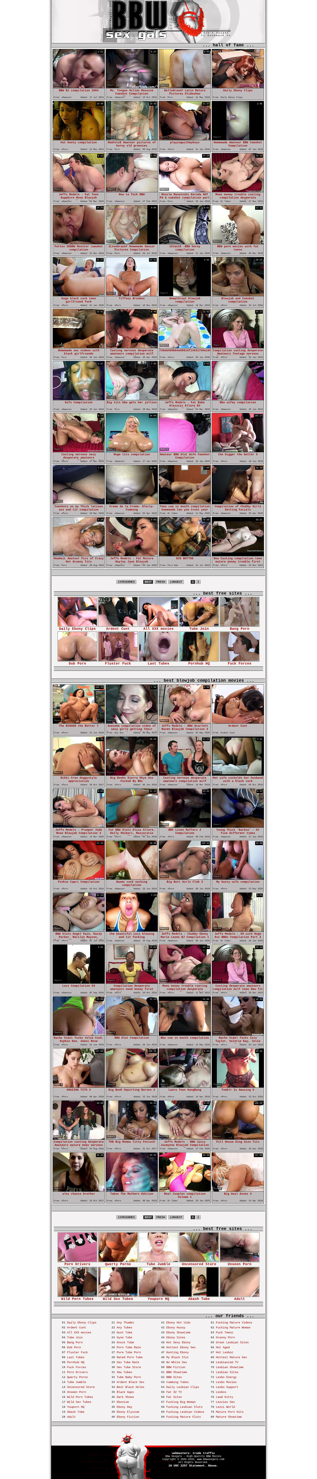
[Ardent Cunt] (238, 722)
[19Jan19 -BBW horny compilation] (185, 243)
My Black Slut (177, 1357)
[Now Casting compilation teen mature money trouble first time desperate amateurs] (238, 555)
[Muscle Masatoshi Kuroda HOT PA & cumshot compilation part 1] (185, 191)
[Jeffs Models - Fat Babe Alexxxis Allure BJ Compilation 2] (185, 399)
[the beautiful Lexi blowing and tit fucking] (132, 930)
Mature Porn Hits (229, 1412)
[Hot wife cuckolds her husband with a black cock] (238, 774)
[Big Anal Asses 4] (238, 1190)
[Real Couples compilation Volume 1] (185, 1190)
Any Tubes (124, 1327)
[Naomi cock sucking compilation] (132, 878)
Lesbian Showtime (229, 1367)
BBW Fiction (175, 1367)
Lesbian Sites (227, 1372)
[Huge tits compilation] (132, 451)
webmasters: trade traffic (193, 1453)
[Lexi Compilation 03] (79, 982)
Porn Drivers (77, 1264)
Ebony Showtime (178, 1332)
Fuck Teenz (224, 1332)
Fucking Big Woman (181, 1402)
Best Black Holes (130, 1387)
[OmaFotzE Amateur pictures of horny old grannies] (132, 139)
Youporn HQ (158, 1299)
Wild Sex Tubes (118, 1299)
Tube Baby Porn (129, 1377)
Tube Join (199, 629)
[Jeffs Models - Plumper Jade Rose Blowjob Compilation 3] (79, 826)
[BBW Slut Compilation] (132, 1034)
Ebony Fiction (128, 1417)
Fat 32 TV (174, 1392)
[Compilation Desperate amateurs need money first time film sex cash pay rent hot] (132, 982)
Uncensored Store (199, 1264)
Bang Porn (239, 629)
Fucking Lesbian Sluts (184, 1407)
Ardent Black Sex (130, 1382)
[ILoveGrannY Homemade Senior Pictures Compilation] (132, 243)
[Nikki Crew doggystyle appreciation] (79, 774)
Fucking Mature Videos (234, 1322)
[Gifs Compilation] (79, 399)
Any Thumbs (125, 1322)
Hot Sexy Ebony (178, 1342)
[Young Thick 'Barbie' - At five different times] (238, 826)
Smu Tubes (124, 1372)
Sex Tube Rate (128, 1362)
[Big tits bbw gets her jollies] (132, 399)
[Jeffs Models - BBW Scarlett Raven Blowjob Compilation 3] (185, 722)
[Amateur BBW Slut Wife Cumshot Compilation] (185, 451)
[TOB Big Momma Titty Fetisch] (132, 1138)
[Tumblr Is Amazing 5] (238, 1086)
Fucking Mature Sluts (183, 1417)
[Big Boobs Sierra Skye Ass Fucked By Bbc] (132, 774)
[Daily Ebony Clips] (238, 87)
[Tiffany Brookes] (132, 295)
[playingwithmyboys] (185, 139)
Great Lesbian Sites (232, 1342)
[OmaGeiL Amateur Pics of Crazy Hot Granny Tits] (79, 555)
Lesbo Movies (226, 1382)
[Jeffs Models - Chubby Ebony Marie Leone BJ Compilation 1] (185, 930)
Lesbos (221, 1392)
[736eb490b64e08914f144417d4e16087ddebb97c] (185, 347)
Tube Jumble (158, 1264)
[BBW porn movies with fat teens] (238, 243)
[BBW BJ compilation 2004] (79, 87)
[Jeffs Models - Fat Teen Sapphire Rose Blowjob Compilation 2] (79, 191)
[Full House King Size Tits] (238, 1138)
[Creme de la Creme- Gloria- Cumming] (132, 503)
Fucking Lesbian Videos (185, 1412)
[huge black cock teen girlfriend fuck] (79, 295)
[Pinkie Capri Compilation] (79, 878)
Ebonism (123, 1402)
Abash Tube (199, 1299)
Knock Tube (125, 1342)
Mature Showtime (229, 1417)
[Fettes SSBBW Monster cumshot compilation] (79, 243)
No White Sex (176, 1362)
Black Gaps (125, 1392)
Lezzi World (225, 1407)
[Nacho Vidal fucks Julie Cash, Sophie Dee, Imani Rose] (79, 1034)
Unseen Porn (239, 1264)
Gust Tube (124, 1332)
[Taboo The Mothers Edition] (132, 1190)
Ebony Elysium (128, 1412)
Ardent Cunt (118, 629)
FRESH (160, 581)
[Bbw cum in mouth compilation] (185, 1034)
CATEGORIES (126, 581)
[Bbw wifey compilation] (238, 399)
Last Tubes (158, 664)
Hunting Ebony (177, 1352)
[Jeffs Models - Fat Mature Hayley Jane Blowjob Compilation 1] (132, 555)
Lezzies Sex (225, 1402)
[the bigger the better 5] (238, 451)
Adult (239, 1299)
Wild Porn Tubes (77, 1299)
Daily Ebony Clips (77, 629)
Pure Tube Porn (129, 1352)
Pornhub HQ (199, 664)
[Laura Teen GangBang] (185, 1086)
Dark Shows (125, 1397)
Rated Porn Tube (130, 1357)
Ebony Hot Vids (178, 1322)
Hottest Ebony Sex (181, 1347)
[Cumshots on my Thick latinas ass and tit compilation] (79, 503)
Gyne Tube (124, 1337)
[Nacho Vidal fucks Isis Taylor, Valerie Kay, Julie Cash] (238, 1034)
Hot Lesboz (224, 1352)
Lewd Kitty (224, 1397)
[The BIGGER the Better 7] (79, 722)
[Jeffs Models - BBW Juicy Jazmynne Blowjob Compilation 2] (185, 1138)
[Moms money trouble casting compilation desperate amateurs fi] (238, 191)
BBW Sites (174, 1377)
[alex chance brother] (79, 1190)
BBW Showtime (176, 1372)
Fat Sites (174, 1397)
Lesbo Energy (226, 1377)
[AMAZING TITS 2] (79, 1086)
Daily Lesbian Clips (182, 1387)
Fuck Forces (239, 664)
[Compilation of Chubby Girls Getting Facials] (238, 503)
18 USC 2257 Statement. (187, 1465)
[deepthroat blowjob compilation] (185, 295)
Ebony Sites (175, 1337)
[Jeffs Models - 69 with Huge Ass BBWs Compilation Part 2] (238, 930)
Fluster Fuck (118, 664)
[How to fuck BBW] (132, 191)
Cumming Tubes (177, 1382)
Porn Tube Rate (129, 1347)
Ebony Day (124, 1407)
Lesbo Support (227, 1387)
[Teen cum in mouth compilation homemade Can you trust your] (185, 503)
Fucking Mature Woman (233, 1327)
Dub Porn (77, 664)
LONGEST (176, 581)
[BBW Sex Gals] (141, 30)
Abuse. (213, 1465)
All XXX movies (158, 629)
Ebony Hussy (175, 1327)
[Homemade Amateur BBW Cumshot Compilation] (238, 139)
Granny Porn (225, 1337)
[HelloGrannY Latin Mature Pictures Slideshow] (185, 87)
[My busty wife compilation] (238, 878)
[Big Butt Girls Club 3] (185, 878)
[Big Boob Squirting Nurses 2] (132, 1086)
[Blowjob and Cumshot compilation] (238, 295)
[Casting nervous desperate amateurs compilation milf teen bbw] (132, 347)
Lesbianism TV (227, 1362)
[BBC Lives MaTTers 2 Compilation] (185, 826)
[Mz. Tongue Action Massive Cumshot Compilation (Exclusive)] (132, 87)
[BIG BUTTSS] (185, 555)
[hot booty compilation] (79, 139)
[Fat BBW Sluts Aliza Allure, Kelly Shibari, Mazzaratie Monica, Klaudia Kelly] (132, 826)
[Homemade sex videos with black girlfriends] (79, 347)
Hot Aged (223, 1347)
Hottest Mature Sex (231, 1357)
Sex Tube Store (129, 1367)
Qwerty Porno (118, 1264)
